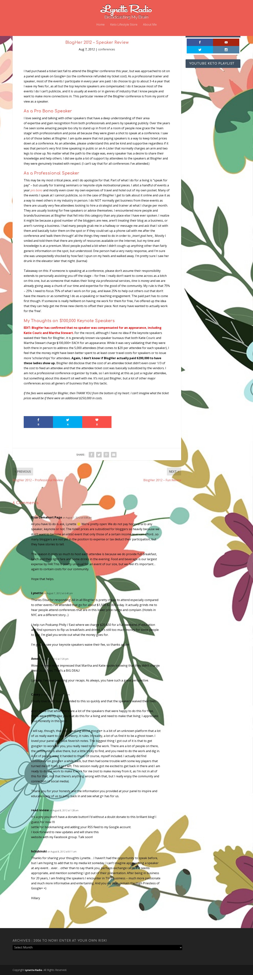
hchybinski (39, 851)
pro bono (36, 190)
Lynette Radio (33, 970)
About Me (150, 25)
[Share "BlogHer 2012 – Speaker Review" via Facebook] (91, 454)
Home (100, 25)
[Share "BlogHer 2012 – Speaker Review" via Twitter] (99, 454)
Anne (35, 659)
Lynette (37, 593)
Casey (35, 694)
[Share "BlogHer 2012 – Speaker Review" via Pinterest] (106, 454)
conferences (106, 49)
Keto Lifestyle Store (123, 25)
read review (40, 810)
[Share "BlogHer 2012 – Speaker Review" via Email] (113, 454)
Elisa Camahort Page (46, 517)
